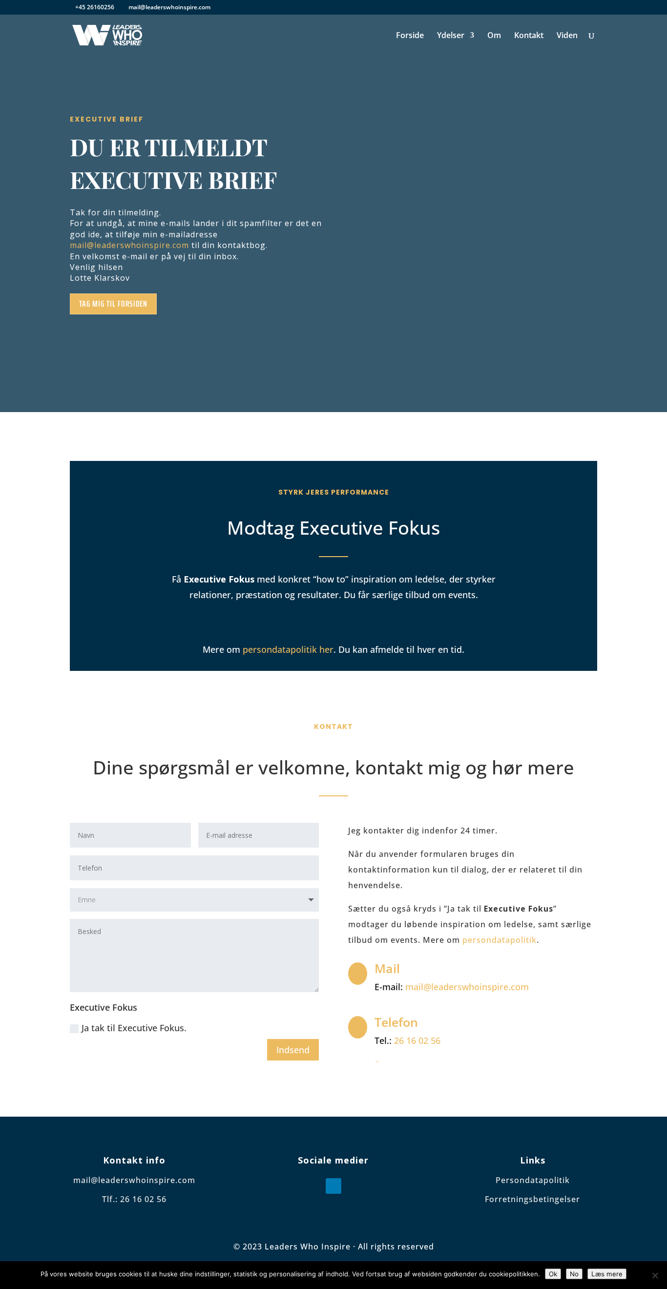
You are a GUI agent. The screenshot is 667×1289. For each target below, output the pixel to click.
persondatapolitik (499, 940)
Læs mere (607, 1274)
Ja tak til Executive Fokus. (134, 1028)
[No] (655, 1275)
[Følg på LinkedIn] (333, 1186)
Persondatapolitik (533, 1180)
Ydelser (450, 36)
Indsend (293, 1050)
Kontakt (528, 36)
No (574, 1274)
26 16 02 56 (417, 1040)
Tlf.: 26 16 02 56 (134, 1199)
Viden (567, 36)
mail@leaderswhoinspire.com (129, 245)
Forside (410, 36)
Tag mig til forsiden (113, 304)
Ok (553, 1274)
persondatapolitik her (288, 649)
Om (494, 36)
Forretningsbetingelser (532, 1199)
